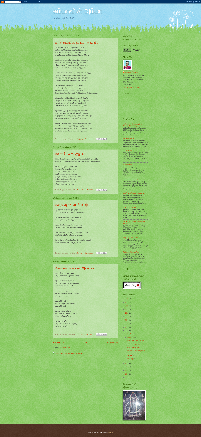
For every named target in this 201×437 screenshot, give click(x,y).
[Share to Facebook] (104, 139)
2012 (127, 370)
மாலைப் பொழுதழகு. (70, 153)
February (130, 359)
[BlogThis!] (99, 139)
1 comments (89, 139)
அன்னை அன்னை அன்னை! (75, 268)
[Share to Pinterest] (106, 139)
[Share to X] (102, 139)
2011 (127, 374)
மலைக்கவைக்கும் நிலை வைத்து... (134, 193)
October (130, 334)
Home (86, 342)
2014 (127, 363)
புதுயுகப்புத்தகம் (128, 150)
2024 (127, 302)
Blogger (110, 432)
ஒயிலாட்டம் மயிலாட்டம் (130, 207)
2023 (127, 306)
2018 (127, 320)
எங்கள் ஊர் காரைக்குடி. (130, 179)
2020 (127, 313)
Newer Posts (58, 342)
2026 (127, 298)
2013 (127, 367)
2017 (127, 324)
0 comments (89, 189)
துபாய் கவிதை (127, 164)
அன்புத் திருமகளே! (129, 138)
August (129, 355)
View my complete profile (131, 87)
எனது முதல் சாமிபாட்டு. (72, 204)
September (130, 337)
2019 (127, 316)
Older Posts (112, 342)
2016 (127, 327)
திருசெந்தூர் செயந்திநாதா (132, 252)
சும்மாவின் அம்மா (77, 10)
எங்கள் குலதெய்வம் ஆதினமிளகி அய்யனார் (134, 222)
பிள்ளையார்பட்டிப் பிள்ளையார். (76, 42)
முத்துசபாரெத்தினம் (132, 72)
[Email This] (97, 139)
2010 (127, 377)
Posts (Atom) (66, 347)
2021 (127, 309)
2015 (127, 331)
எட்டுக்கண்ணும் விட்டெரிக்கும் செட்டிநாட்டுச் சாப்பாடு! (133, 125)
